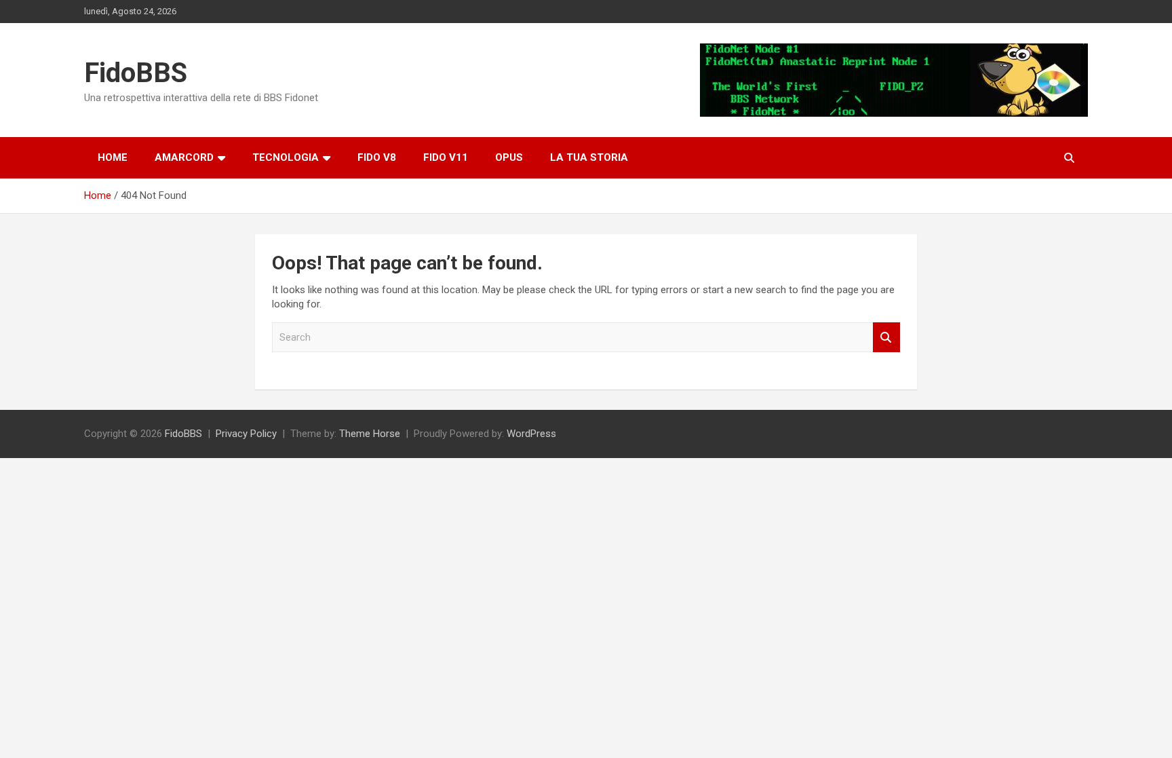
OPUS (509, 157)
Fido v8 (376, 157)
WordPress (531, 434)
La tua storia (589, 157)
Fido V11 (445, 157)
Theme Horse (369, 434)
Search (886, 337)
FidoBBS (135, 73)
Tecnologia (285, 157)
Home (113, 157)
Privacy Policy (246, 434)
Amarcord (184, 157)
